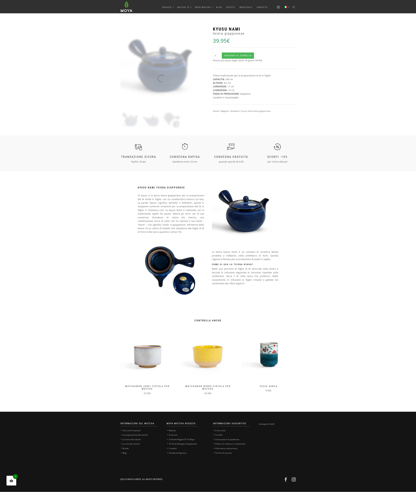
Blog (219, 7)
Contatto (262, 7)
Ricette (230, 7)
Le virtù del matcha (131, 443)
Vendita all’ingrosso (177, 453)
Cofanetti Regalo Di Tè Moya (182, 439)
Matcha (172, 430)
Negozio (167, 7)
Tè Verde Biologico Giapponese (183, 443)
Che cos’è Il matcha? (132, 430)
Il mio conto (220, 430)
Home (216, 111)
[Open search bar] (294, 7)
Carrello (218, 434)
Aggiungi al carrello (238, 55)
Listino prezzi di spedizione (227, 439)
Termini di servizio (223, 453)
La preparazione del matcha (135, 434)
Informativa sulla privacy (226, 448)
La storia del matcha (132, 439)
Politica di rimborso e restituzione (230, 443)
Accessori (234, 111)
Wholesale (246, 7)
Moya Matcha (203, 7)
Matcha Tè (183, 7)
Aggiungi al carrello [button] (142, 360)
